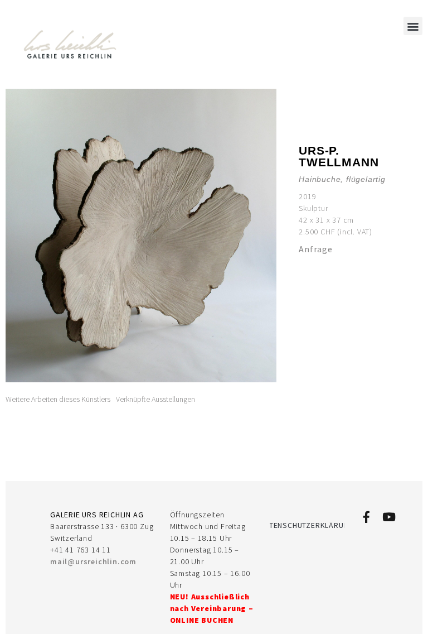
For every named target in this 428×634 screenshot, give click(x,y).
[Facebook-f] (366, 517)
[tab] (58, 399)
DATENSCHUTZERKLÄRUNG (307, 525)
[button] (412, 26)
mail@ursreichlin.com (93, 561)
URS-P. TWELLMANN (338, 156)
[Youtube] (389, 517)
